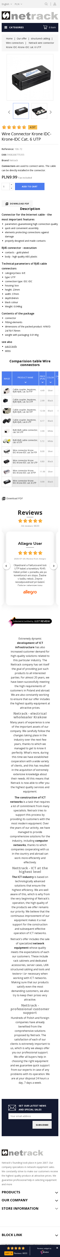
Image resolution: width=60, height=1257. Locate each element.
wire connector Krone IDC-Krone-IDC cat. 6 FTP (24, 472)
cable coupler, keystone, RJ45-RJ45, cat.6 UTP (24, 421)
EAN (4, 154)
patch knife (11, 346)
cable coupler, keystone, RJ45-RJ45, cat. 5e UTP (24, 401)
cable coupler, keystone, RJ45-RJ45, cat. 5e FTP (24, 390)
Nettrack (16, 664)
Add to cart (30, 186)
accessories (19, 965)
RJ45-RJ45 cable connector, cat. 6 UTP (25, 441)
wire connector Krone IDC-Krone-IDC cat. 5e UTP (25, 461)
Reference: (8, 149)
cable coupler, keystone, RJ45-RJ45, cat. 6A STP (24, 411)
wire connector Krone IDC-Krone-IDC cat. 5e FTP (25, 451)
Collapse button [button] (57, 1248)
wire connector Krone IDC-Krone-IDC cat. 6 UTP (24, 482)
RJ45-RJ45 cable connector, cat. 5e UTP (25, 431)
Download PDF (17, 204)
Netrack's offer (19, 939)
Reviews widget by (44, 1248)
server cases (34, 965)
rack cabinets (21, 960)
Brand (5, 160)
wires (8, 350)
